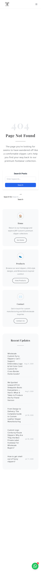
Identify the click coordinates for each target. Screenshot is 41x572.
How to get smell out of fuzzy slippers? (15, 459)
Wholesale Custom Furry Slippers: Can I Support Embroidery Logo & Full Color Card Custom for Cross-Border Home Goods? (15, 363)
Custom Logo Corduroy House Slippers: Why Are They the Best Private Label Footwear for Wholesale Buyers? (15, 439)
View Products (20, 280)
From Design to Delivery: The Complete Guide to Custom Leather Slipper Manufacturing (15, 415)
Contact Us (20, 321)
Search (20, 185)
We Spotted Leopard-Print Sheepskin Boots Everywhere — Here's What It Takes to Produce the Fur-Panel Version (15, 391)
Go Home (20, 240)
